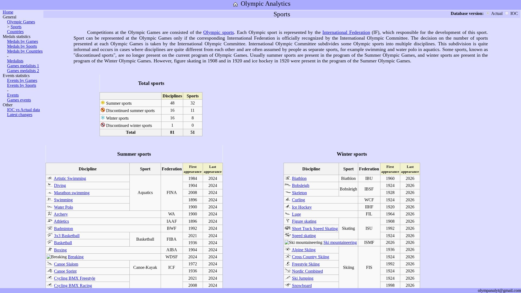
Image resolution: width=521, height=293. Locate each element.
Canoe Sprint (65, 271)
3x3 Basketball (67, 235)
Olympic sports (218, 32)
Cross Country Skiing (310, 256)
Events (13, 95)
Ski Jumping (302, 278)
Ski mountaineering (340, 242)
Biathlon (299, 178)
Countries (15, 31)
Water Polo (63, 207)
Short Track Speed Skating (315, 228)
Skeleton (299, 192)
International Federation (346, 32)
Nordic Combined (307, 271)
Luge (296, 214)
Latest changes (19, 114)
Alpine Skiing (304, 249)
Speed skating (304, 235)
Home (8, 12)
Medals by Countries (25, 51)
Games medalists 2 (23, 70)
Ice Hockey (302, 207)
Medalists (15, 61)
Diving (60, 185)
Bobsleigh (300, 185)
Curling (298, 200)
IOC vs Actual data (23, 109)
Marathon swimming (72, 192)
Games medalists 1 (23, 65)
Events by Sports (21, 85)
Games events (19, 100)
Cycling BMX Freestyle (74, 278)
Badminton (63, 228)
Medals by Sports (22, 46)
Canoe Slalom (66, 264)
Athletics (61, 221)
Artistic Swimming (70, 178)
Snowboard (302, 285)
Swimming (63, 200)
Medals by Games (22, 41)
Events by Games (22, 80)
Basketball (63, 242)
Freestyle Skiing (306, 264)
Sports (16, 26)
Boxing (60, 250)
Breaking (76, 256)
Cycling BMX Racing (73, 285)
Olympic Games (21, 22)
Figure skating (304, 221)
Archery (61, 214)
